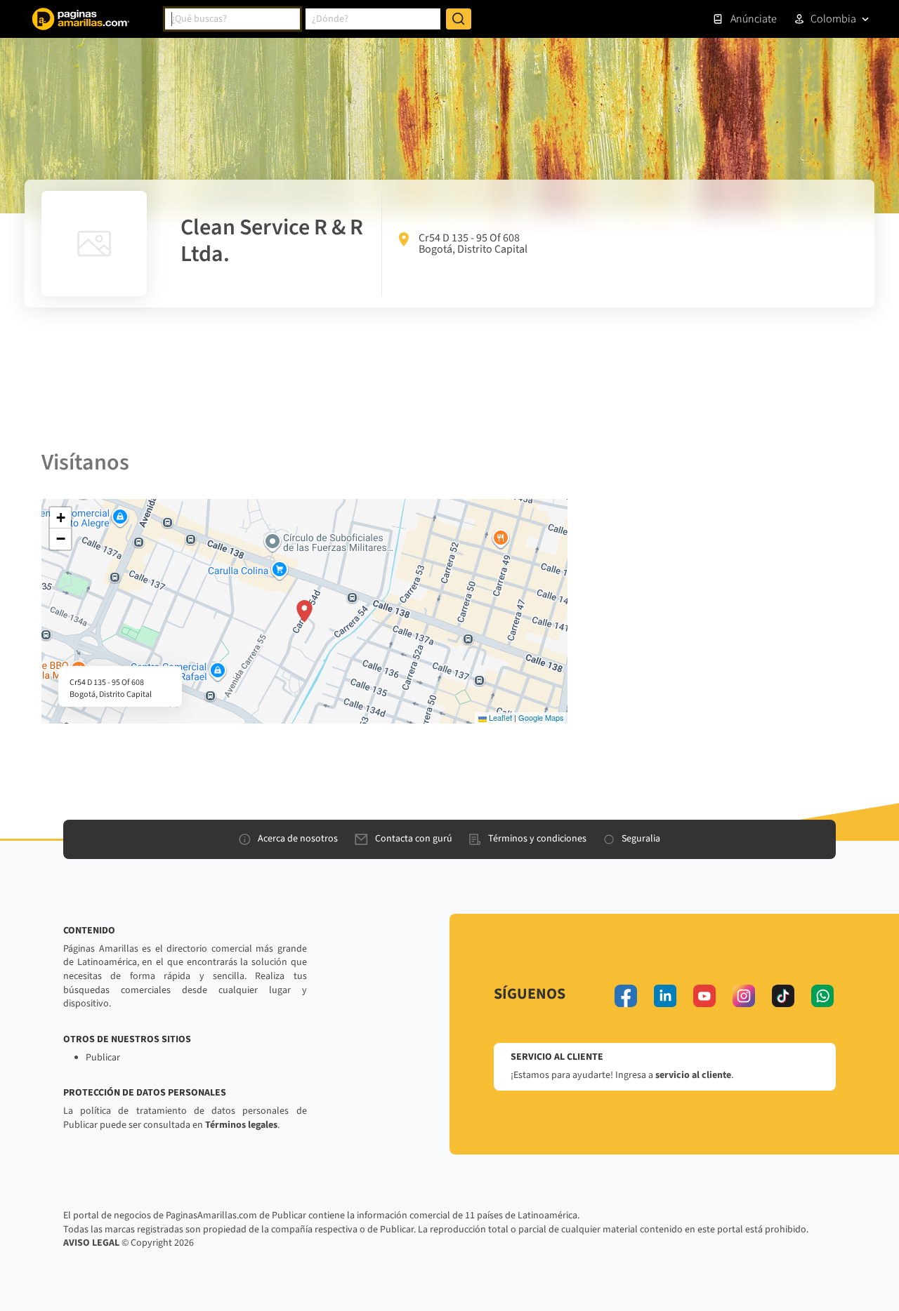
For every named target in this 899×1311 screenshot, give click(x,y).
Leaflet (499, 717)
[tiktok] (783, 996)
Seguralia (641, 839)
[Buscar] (458, 18)
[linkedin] (665, 996)
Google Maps (541, 717)
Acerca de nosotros (298, 839)
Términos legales (241, 1125)
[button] (304, 611)
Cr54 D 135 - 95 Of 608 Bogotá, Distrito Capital (473, 243)
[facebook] (626, 996)
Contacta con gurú (413, 839)
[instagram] (744, 996)
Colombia (833, 19)
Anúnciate (753, 19)
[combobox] (232, 18)
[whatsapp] (822, 996)
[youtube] (704, 996)
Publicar (103, 1058)
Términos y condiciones (537, 839)
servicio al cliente (693, 1075)
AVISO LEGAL (91, 1243)
